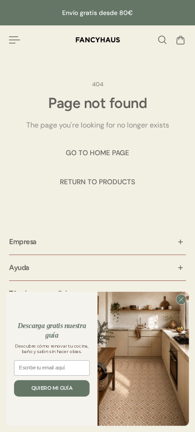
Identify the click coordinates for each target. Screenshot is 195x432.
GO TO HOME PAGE (97, 152)
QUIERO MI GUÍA (52, 388)
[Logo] (97, 39)
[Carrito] (180, 40)
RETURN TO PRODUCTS (97, 182)
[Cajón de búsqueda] (162, 40)
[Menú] (14, 40)
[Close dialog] (181, 299)
